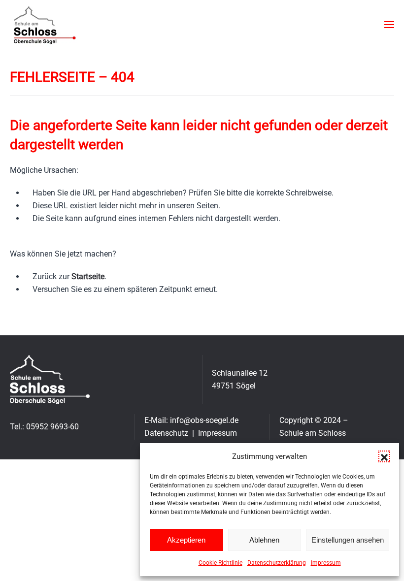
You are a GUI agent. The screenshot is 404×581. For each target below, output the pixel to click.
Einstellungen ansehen (347, 540)
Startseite (87, 276)
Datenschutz (166, 433)
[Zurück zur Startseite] (44, 24)
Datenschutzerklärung (276, 562)
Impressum (326, 562)
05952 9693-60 (52, 426)
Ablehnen (264, 540)
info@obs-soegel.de (204, 420)
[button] (384, 456)
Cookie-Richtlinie (220, 562)
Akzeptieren (186, 540)
